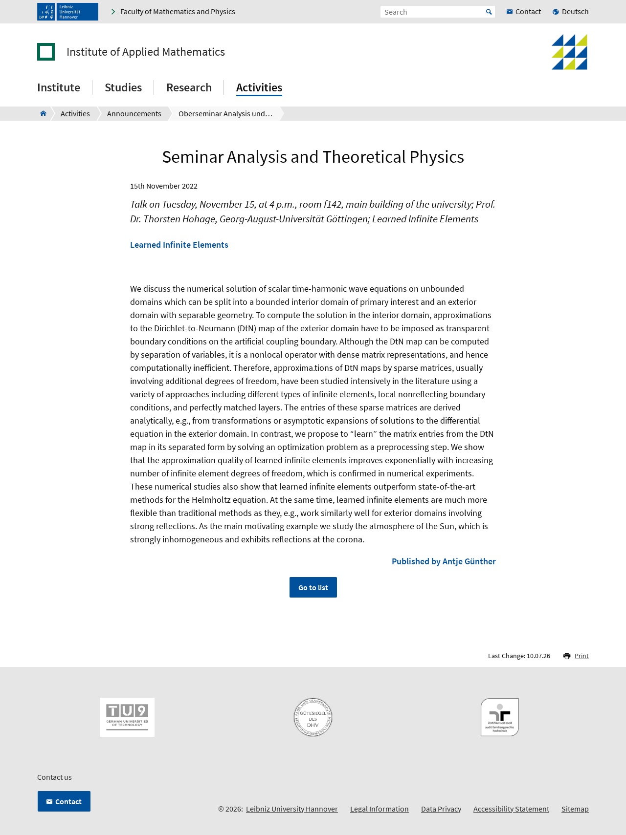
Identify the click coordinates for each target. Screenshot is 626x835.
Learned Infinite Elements (179, 244)
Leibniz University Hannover (292, 809)
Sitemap (575, 809)
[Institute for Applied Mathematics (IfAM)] (40, 113)
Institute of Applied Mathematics (146, 52)
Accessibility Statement (511, 809)
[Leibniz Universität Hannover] (67, 12)
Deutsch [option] (575, 11)
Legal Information (379, 809)
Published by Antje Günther (444, 561)
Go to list (313, 587)
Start (489, 12)
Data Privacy (441, 809)
